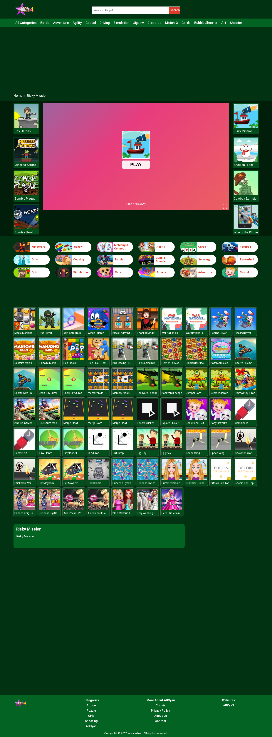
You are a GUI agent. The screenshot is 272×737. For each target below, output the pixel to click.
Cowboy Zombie (245, 198)
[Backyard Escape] (147, 389)
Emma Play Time (245, 392)
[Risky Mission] (246, 127)
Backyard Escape (147, 392)
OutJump (93, 453)
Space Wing (193, 453)
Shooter (236, 23)
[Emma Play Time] (245, 389)
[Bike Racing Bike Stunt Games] (123, 359)
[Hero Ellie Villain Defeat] (172, 509)
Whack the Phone (246, 232)
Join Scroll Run (72, 332)
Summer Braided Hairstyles (178, 483)
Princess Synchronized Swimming (133, 483)
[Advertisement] (136, 56)
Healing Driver (219, 332)
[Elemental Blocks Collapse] (172, 359)
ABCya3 (91, 726)
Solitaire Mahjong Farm (28, 362)
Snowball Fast (243, 165)
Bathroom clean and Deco (226, 362)
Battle (44, 23)
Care (118, 272)
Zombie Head (23, 232)
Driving (105, 23)
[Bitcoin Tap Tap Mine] (221, 479)
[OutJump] (98, 449)
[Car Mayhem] (49, 479)
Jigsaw (138, 23)
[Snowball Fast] (246, 160)
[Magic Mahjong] (24, 329)
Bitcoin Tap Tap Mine (223, 483)
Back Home (94, 483)
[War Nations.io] (172, 329)
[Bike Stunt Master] (24, 419)
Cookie (160, 705)
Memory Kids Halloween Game (106, 392)
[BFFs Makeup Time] (123, 509)
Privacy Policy (160, 710)
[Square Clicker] (147, 419)
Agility (77, 23)
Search (175, 10)
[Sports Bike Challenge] (245, 359)
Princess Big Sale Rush (28, 513)
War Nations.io (170, 332)
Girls (35, 259)
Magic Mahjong (23, 332)
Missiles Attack (25, 165)
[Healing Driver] (221, 329)
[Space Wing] (196, 449)
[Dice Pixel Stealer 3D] (98, 359)
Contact (160, 721)
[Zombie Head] (26, 228)
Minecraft (38, 246)
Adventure (61, 23)
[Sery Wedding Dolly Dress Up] (147, 509)
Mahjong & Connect (121, 246)
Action (91, 705)
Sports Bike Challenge (248, 362)
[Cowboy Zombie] (246, 194)
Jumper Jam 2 (194, 392)
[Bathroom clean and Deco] (221, 359)
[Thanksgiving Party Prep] (147, 329)
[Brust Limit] (49, 329)
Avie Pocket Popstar (75, 513)
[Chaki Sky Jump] (49, 389)
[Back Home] (98, 479)
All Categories (26, 23)
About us (160, 716)
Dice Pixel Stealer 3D (100, 362)
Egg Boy (141, 453)
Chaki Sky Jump (48, 392)
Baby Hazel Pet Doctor (199, 423)
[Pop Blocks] (73, 359)
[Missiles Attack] (26, 160)
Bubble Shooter (206, 23)
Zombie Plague (24, 198)
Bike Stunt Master (25, 423)
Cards (186, 23)
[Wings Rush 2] (98, 329)
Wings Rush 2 (96, 332)
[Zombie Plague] (26, 194)
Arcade (161, 272)
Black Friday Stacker (125, 332)
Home (18, 96)
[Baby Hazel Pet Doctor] (196, 419)
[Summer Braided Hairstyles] (172, 479)
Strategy (204, 259)
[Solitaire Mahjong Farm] (24, 359)
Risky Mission (243, 131)
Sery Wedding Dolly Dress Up (153, 513)
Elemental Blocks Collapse (177, 362)
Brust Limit (45, 332)
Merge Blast (70, 423)
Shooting (91, 721)
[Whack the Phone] (246, 228)
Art (223, 23)
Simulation (121, 23)
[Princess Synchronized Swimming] (123, 479)
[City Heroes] (26, 127)
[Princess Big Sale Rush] (24, 509)
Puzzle (91, 710)
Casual (90, 23)
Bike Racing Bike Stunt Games (130, 362)
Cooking (78, 259)
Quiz (35, 272)
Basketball (247, 259)
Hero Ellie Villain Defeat (175, 513)
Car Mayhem (46, 483)
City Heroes (22, 131)
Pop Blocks (70, 362)
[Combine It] (245, 419)
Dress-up (154, 23)
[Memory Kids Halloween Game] (98, 389)
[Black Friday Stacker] (123, 329)
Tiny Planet (45, 453)
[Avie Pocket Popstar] (73, 509)
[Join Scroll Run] (73, 329)
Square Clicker (145, 423)
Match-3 (171, 23)
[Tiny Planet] (49, 449)
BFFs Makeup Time (124, 513)
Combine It (241, 423)
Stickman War (243, 453)
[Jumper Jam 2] (196, 389)
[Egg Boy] (147, 449)
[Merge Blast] (73, 419)
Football (245, 246)
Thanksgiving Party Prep (151, 332)
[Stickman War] (245, 449)
